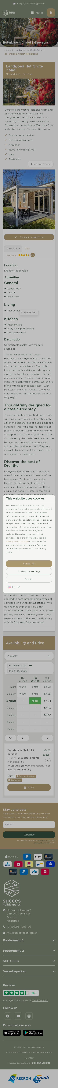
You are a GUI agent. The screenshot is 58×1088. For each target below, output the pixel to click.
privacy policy (13, 541)
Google (25, 541)
